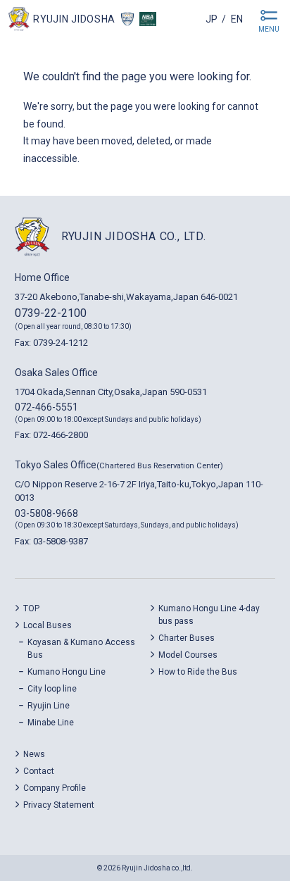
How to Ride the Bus (197, 672)
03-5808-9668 (46, 513)
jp (212, 19)
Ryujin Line (48, 706)
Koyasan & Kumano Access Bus (81, 648)
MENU (268, 29)
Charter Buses (186, 638)
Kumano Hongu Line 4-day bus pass (209, 615)
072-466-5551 (46, 407)
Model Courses (188, 655)
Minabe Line (50, 722)
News (34, 754)
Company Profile (54, 788)
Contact (38, 771)
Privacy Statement (58, 805)
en (237, 19)
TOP (31, 608)
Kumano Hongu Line (66, 672)
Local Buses (47, 625)
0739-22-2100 (51, 313)
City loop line (52, 689)
